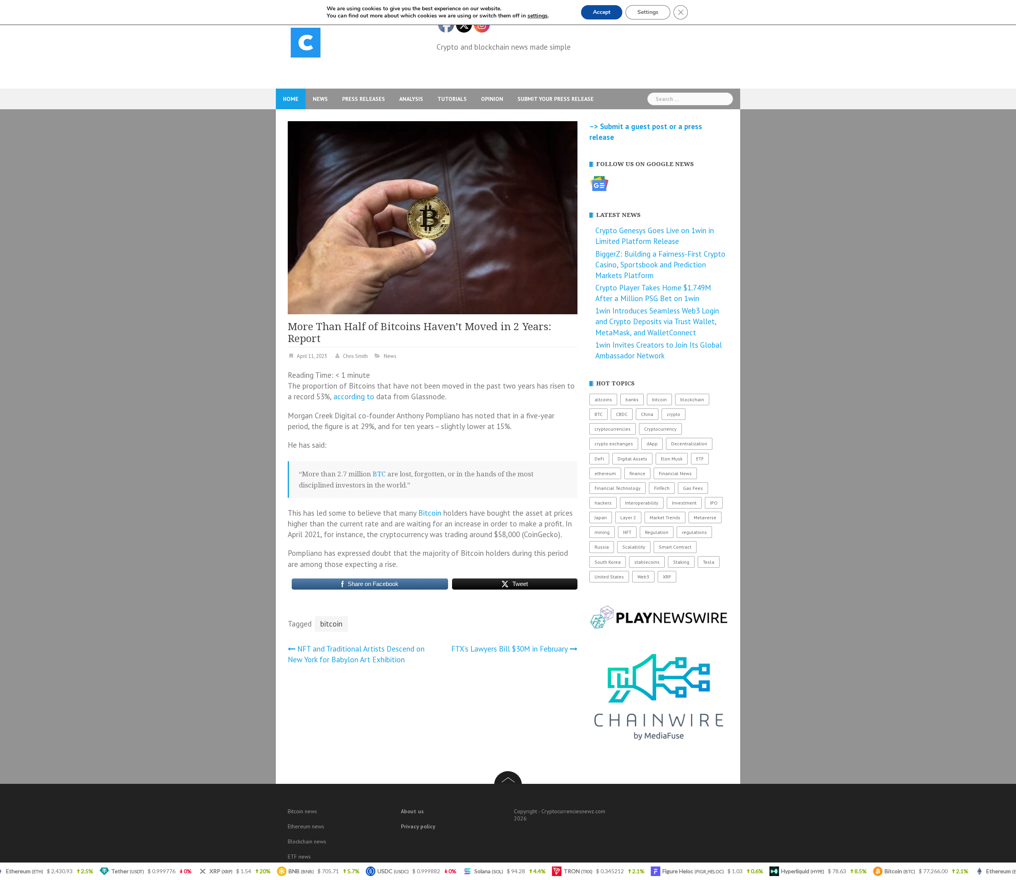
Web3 (643, 577)
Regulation (656, 532)
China (647, 414)
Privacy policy (418, 826)
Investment (684, 503)
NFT (627, 532)
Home (290, 99)
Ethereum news (306, 826)
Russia (602, 547)
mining (602, 532)
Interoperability (641, 503)
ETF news (299, 856)
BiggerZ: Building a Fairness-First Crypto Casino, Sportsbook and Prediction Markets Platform (660, 264)
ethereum (605, 473)
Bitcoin (429, 513)
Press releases (363, 99)
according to (353, 396)
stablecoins (647, 562)
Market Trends (665, 517)
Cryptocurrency (660, 429)
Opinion (492, 99)
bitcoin (331, 624)
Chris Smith (355, 356)
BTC (379, 474)
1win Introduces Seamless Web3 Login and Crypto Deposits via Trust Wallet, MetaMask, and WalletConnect (657, 321)
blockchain (692, 399)
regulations (694, 532)
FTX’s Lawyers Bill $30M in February (509, 649)
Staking (681, 562)
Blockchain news (307, 841)
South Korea (608, 562)
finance (637, 473)
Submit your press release (556, 99)
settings (537, 15)
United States (609, 577)
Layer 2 (628, 517)
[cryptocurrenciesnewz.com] (305, 44)
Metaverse (705, 517)
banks (632, 399)
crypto (673, 414)
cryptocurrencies (613, 429)
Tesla (708, 562)
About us (412, 811)
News (320, 99)
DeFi (599, 459)
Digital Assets (632, 459)
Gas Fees (693, 488)
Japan (601, 517)
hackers (603, 503)
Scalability (633, 547)
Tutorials (452, 99)
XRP (667, 577)
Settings (647, 12)
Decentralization (689, 444)
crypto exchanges (614, 444)
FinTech (662, 488)
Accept (601, 12)
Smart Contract (675, 547)
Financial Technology (618, 488)
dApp (652, 444)
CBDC (621, 414)
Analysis (411, 99)
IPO (714, 503)
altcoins (603, 399)
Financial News (675, 473)
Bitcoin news (302, 811)
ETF (700, 459)
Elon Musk (672, 459)
